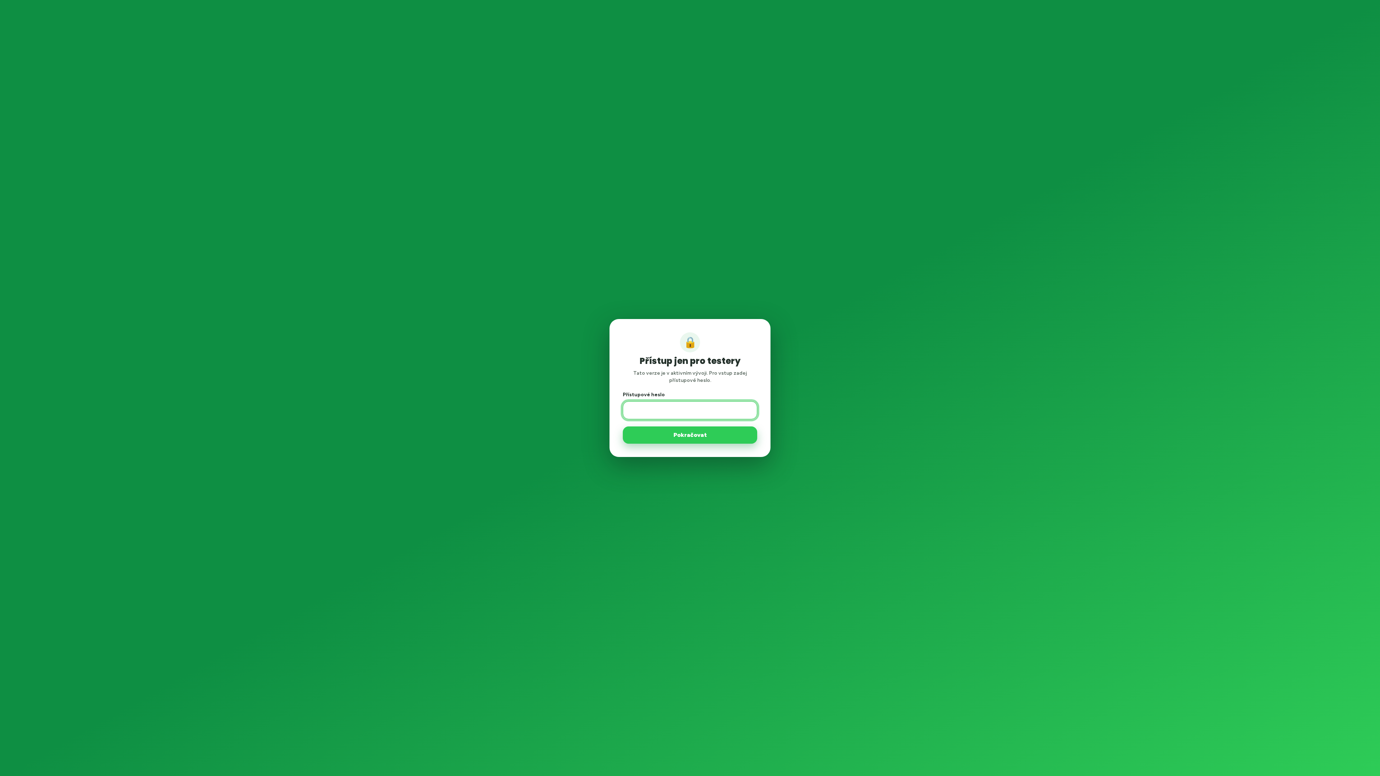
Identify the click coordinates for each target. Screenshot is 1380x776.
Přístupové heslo (644, 395)
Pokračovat (690, 434)
